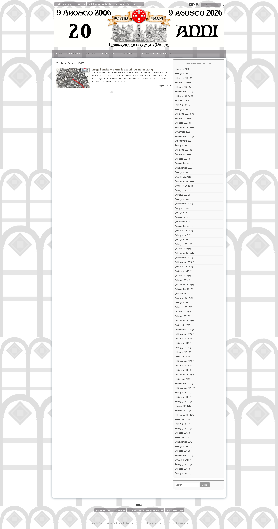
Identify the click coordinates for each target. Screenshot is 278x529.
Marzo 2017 (183, 316)
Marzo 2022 (183, 194)
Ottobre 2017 (183, 298)
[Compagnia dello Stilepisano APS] (139, 46)
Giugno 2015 (183, 370)
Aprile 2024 (182, 154)
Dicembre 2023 (184, 163)
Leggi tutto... (163, 85)
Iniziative (90, 53)
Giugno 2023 (183, 172)
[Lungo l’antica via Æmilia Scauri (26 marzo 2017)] (73, 87)
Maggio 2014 (183, 401)
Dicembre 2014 (184, 383)
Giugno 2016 (183, 343)
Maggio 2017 (183, 307)
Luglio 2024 (182, 145)
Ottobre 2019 (183, 230)
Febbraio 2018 (184, 284)
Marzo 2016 (183, 352)
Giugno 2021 (183, 199)
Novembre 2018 (184, 262)
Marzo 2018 (183, 280)
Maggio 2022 (183, 190)
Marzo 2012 (183, 450)
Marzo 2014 (183, 410)
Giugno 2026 (183, 73)
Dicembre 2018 (184, 257)
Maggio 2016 (183, 347)
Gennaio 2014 (183, 419)
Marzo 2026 (183, 87)
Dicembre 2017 (184, 289)
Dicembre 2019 (184, 226)
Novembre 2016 (184, 334)
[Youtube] (197, 4)
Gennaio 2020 (183, 221)
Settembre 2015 (184, 365)
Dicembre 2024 (184, 136)
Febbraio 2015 (184, 374)
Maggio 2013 (183, 428)
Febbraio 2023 (184, 181)
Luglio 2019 (182, 235)
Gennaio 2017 (183, 325)
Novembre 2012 (184, 441)
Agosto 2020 (183, 208)
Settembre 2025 (184, 100)
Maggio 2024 (183, 149)
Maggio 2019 (183, 244)
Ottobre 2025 (183, 95)
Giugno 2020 (183, 212)
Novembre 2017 (184, 293)
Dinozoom (184, 523)
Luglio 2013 (182, 423)
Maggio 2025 (183, 113)
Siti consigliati (126, 53)
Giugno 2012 (183, 446)
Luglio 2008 (182, 473)
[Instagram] (194, 4)
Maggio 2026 (183, 78)
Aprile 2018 (182, 275)
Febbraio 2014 (184, 414)
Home (59, 53)
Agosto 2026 (183, 69)
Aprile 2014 (182, 406)
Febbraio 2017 (184, 320)
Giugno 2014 (183, 397)
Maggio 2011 (183, 464)
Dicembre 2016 (184, 329)
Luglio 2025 (182, 104)
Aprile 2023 (182, 176)
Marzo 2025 (183, 122)
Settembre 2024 (184, 140)
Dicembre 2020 (184, 203)
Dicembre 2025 (184, 91)
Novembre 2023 (184, 167)
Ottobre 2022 (183, 185)
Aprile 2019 (182, 248)
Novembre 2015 (184, 361)
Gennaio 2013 (183, 437)
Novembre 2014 (184, 388)
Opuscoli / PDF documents (156, 53)
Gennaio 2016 (183, 356)
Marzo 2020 (183, 217)
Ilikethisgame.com (153, 523)
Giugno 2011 (183, 459)
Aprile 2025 (182, 118)
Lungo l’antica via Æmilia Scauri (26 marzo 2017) (122, 69)
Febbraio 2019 (184, 253)
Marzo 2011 (183, 468)
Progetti (107, 53)
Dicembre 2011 (184, 455)
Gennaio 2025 (183, 131)
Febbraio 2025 (184, 127)
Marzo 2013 (183, 432)
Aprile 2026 (182, 82)
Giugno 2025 (183, 109)
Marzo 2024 (183, 158)
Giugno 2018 (183, 271)
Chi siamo (72, 53)
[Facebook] (190, 4)
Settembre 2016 (184, 338)
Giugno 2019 (183, 239)
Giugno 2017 (183, 302)
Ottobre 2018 (183, 266)
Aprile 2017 (182, 311)
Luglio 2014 (182, 392)
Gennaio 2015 (183, 379)
